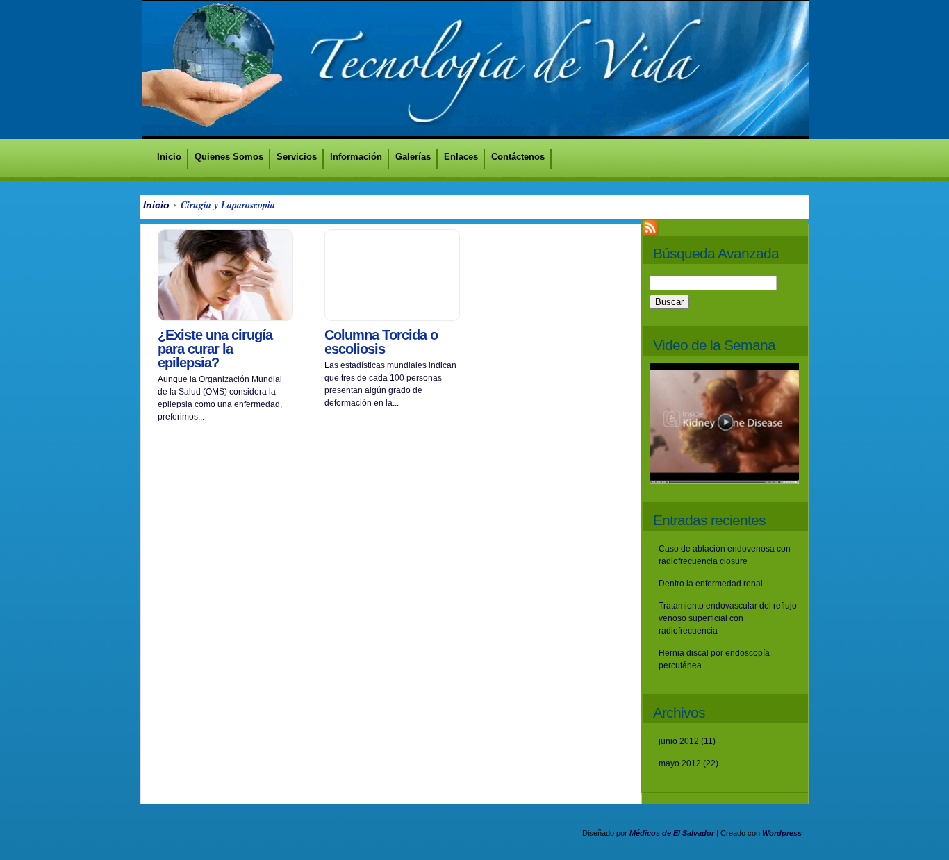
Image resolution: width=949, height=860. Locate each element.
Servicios (297, 156)
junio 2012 (679, 741)
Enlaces (461, 156)
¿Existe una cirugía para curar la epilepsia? (215, 348)
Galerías (413, 156)
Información (356, 156)
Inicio (169, 156)
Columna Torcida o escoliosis (381, 341)
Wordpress (782, 833)
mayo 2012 (680, 763)
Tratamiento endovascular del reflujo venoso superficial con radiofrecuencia (728, 618)
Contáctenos (518, 156)
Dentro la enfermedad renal (711, 583)
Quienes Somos (229, 156)
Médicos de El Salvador (671, 833)
